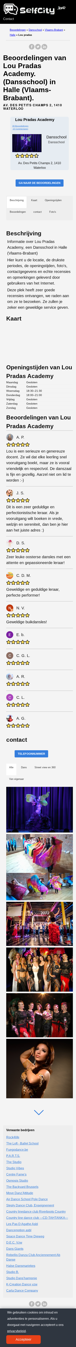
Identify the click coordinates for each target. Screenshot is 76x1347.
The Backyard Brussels (22, 1186)
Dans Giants (14, 1248)
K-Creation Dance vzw (21, 1284)
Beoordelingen (18, 29)
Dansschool (35, 29)
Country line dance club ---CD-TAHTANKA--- (37, 1217)
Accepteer (23, 1339)
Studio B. (12, 1272)
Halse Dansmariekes (20, 1265)
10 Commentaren (20, 129)
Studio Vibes (15, 1168)
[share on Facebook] (32, 48)
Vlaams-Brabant (54, 29)
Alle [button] (11, 767)
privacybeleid (16, 1331)
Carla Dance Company (22, 1290)
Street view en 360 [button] (45, 767)
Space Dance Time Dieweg (25, 1236)
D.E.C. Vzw (14, 1242)
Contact (8, 19)
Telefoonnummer (31, 753)
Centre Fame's (16, 1174)
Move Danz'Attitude (19, 1193)
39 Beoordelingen (20, 126)
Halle (12, 34)
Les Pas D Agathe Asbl (22, 1224)
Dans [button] (24, 767)
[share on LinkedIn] (44, 48)
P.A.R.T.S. (13, 1156)
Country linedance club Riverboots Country (36, 1211)
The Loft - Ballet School (22, 1143)
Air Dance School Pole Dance (27, 1199)
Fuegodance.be (17, 1149)
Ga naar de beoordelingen (39, 182)
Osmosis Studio (17, 1180)
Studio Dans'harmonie (21, 1278)
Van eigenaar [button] (16, 779)
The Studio (13, 1162)
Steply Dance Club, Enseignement (30, 1205)
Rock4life (12, 1137)
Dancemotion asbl (18, 1230)
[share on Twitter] (38, 48)
